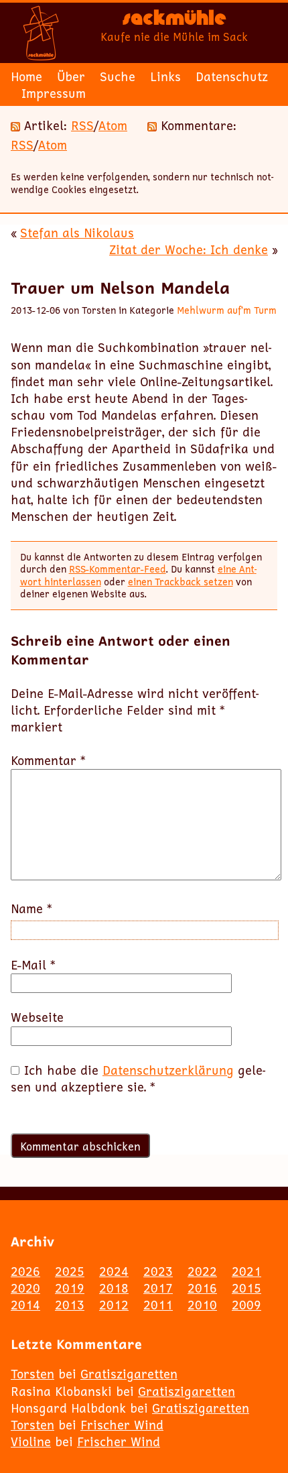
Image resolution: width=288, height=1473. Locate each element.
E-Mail (33, 965)
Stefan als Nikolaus (77, 232)
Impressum (53, 93)
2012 (114, 1304)
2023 (158, 1271)
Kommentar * (48, 760)
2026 (25, 1271)
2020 (25, 1288)
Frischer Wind (121, 1424)
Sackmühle (174, 20)
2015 (246, 1288)
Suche (117, 76)
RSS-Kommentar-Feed (117, 569)
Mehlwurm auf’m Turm (227, 310)
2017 (158, 1288)
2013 (69, 1304)
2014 (25, 1304)
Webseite (37, 1017)
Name (31, 908)
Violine (31, 1441)
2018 (114, 1288)
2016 (202, 1288)
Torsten (32, 1373)
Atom (112, 125)
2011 (158, 1304)
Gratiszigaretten (128, 1373)
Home (26, 76)
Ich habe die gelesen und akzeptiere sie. (138, 1079)
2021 (246, 1271)
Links (165, 76)
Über (71, 76)
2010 (202, 1304)
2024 (114, 1271)
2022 (202, 1271)
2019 (69, 1288)
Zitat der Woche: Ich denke (188, 249)
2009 (246, 1304)
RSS (82, 125)
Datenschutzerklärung (168, 1070)
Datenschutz (232, 76)
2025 (69, 1271)
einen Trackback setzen (180, 582)
